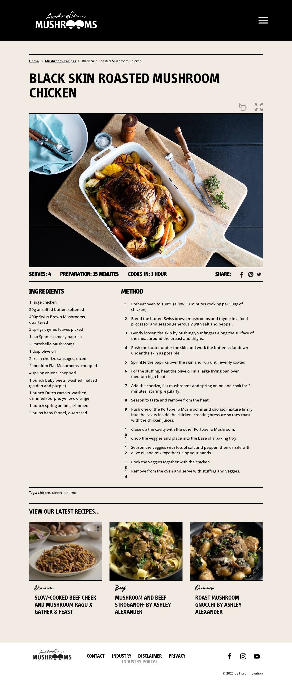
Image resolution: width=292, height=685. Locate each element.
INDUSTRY (121, 655)
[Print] (243, 106)
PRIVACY (177, 655)
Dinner (44, 588)
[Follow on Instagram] (243, 656)
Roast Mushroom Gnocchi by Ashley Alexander (218, 604)
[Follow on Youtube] (257, 656)
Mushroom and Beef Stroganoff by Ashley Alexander (143, 604)
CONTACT (96, 655)
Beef (120, 588)
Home (34, 61)
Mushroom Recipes (60, 61)
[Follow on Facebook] (229, 656)
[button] (259, 106)
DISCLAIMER (149, 655)
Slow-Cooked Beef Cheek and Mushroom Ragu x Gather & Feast (65, 604)
